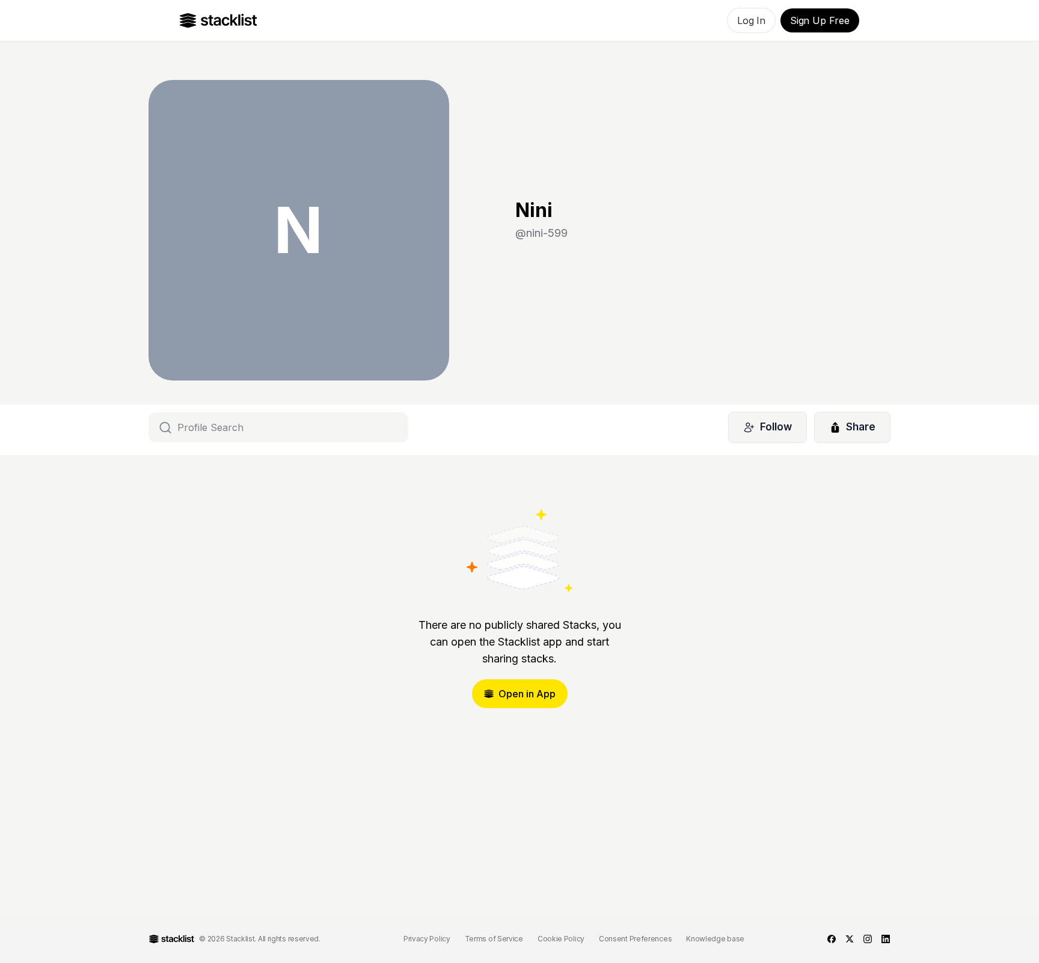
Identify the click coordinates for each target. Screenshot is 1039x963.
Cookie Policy (561, 938)
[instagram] (867, 939)
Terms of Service (494, 938)
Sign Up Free (820, 20)
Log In (751, 20)
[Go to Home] (218, 20)
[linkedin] (885, 939)
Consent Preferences (635, 938)
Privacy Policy (426, 938)
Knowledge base (715, 938)
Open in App (527, 694)
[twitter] (849, 939)
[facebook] (831, 939)
